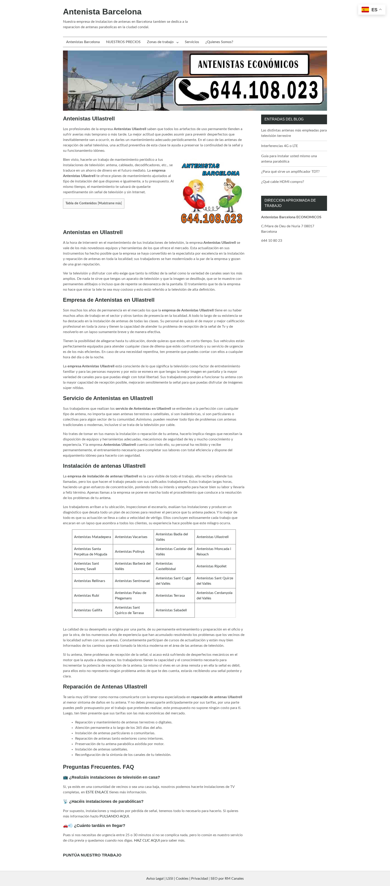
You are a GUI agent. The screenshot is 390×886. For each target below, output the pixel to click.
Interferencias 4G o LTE (279, 146)
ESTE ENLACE (97, 792)
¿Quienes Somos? (219, 42)
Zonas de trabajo (160, 42)
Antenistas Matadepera (92, 537)
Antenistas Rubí (86, 595)
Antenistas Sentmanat (132, 581)
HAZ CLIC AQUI (147, 840)
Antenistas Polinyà (129, 551)
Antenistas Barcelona (83, 42)
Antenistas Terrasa (170, 595)
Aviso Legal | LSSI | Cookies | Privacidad (177, 878)
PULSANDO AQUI (114, 816)
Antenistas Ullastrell (213, 537)
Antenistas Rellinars (89, 581)
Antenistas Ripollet (212, 566)
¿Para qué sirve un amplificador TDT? (290, 171)
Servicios (192, 42)
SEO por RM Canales (227, 878)
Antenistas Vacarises (131, 537)
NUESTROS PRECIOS (123, 42)
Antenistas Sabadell (171, 610)
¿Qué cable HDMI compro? (282, 182)
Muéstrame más (110, 203)
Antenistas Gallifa (88, 610)
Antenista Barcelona (102, 11)
